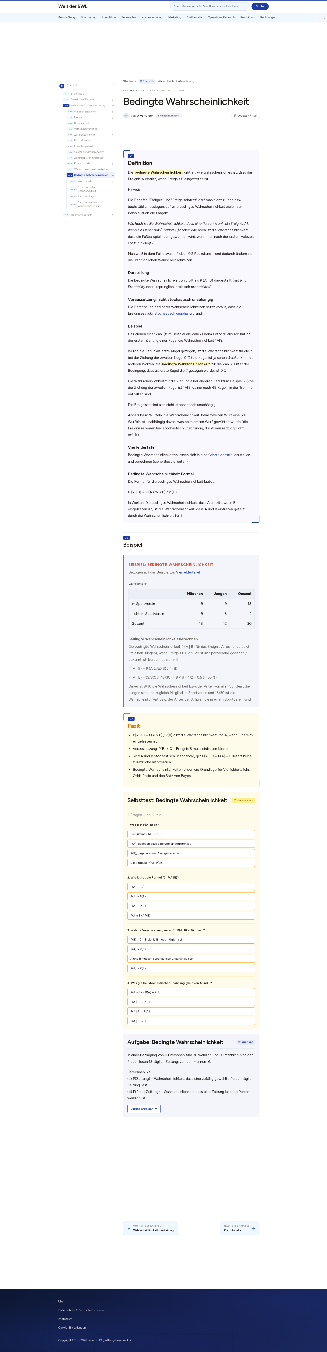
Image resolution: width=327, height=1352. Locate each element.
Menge (78, 117)
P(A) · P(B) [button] (137, 887)
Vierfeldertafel (221, 455)
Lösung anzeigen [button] (142, 1109)
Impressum (65, 1319)
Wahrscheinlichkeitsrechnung (88, 105)
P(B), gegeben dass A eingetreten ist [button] (155, 853)
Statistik (72, 85)
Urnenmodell (81, 123)
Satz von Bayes (87, 196)
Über (61, 1301)
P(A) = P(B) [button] (138, 949)
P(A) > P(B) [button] (138, 968)
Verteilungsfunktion (86, 128)
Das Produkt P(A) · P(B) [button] (146, 863)
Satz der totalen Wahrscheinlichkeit (89, 204)
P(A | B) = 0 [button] (138, 1021)
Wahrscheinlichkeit (85, 111)
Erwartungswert (83, 146)
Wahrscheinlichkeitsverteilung (91, 169)
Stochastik (77, 93)
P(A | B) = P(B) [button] (140, 1002)
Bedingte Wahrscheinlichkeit (91, 175)
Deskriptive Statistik (82, 99)
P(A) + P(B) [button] (138, 896)
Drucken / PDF (247, 115)
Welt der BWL (73, 6)
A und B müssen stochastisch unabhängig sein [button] (162, 958)
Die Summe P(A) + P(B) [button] (146, 834)
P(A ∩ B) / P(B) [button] (140, 915)
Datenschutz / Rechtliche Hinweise (81, 1310)
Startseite (129, 81)
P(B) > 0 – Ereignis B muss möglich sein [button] (157, 939)
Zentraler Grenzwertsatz (88, 157)
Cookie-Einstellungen (72, 1327)
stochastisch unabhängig (174, 313)
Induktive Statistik (81, 214)
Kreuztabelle (85, 181)
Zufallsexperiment (84, 134)
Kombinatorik (82, 163)
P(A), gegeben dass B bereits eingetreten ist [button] (160, 843)
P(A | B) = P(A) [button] (140, 1011)
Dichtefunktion (83, 140)
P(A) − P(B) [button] (138, 906)
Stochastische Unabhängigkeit (87, 189)
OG (126, 116)
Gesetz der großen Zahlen (89, 152)
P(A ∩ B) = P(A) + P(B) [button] (145, 992)
